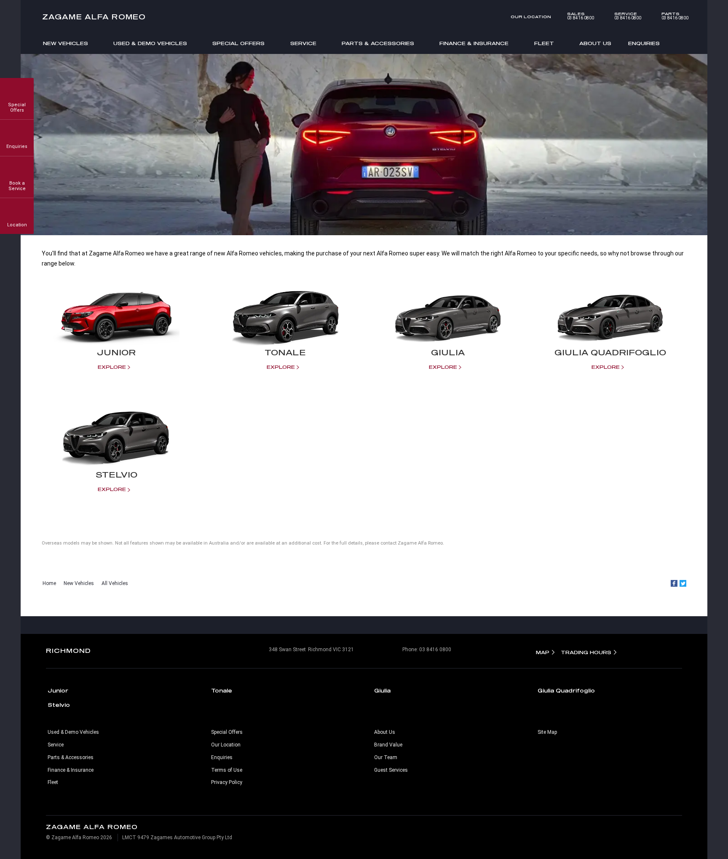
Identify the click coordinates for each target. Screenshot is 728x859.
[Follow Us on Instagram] (346, 625)
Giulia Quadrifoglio (566, 690)
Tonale (221, 690)
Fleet (544, 43)
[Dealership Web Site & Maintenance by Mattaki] (665, 832)
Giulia (382, 690)
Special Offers (238, 43)
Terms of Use (226, 770)
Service (303, 43)
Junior (58, 690)
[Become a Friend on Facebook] (382, 625)
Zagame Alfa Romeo (94, 17)
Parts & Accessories (378, 43)
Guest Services (391, 770)
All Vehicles (115, 583)
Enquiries (644, 43)
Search (681, 43)
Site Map (547, 732)
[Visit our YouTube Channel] (364, 625)
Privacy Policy (226, 782)
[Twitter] (683, 583)
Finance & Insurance (474, 43)
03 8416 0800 (580, 16)
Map (542, 652)
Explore (112, 367)
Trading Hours (586, 652)
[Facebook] (674, 583)
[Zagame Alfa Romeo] (364, 17)
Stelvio (59, 705)
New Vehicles (65, 43)
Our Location (531, 16)
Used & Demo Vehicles (150, 43)
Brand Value (388, 745)
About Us (595, 43)
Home (49, 583)
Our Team (385, 757)
